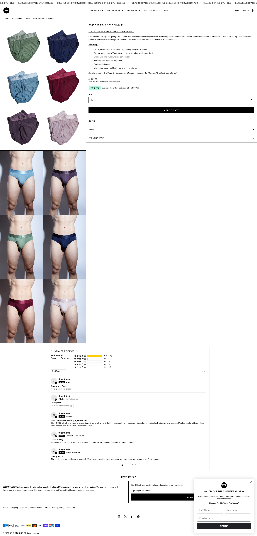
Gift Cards (71, 507)
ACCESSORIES (150, 10)
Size (90, 94)
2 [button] (125, 465)
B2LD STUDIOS (16, 533)
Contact (24, 507)
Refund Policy (36, 507)
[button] (80, 356)
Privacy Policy (58, 507)
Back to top (128, 477)
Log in (236, 10)
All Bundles (17, 18)
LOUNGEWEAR (114, 10)
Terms (47, 507)
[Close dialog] (251, 482)
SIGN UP (223, 526)
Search (246, 10)
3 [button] (129, 465)
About (5, 507)
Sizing (91, 121)
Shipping (102, 81)
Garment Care (96, 138)
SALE (166, 10)
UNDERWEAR (95, 10)
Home (5, 18)
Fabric (91, 129)
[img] (64, 379)
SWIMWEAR (132, 10)
